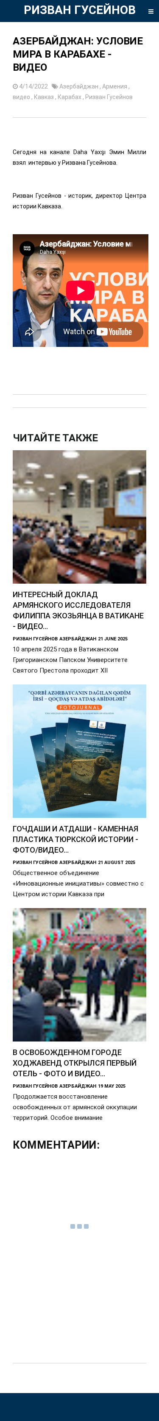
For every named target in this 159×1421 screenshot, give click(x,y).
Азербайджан (79, 86)
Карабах (70, 97)
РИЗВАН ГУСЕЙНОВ (80, 10)
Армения (115, 86)
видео (22, 97)
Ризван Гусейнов (109, 97)
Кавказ (44, 97)
